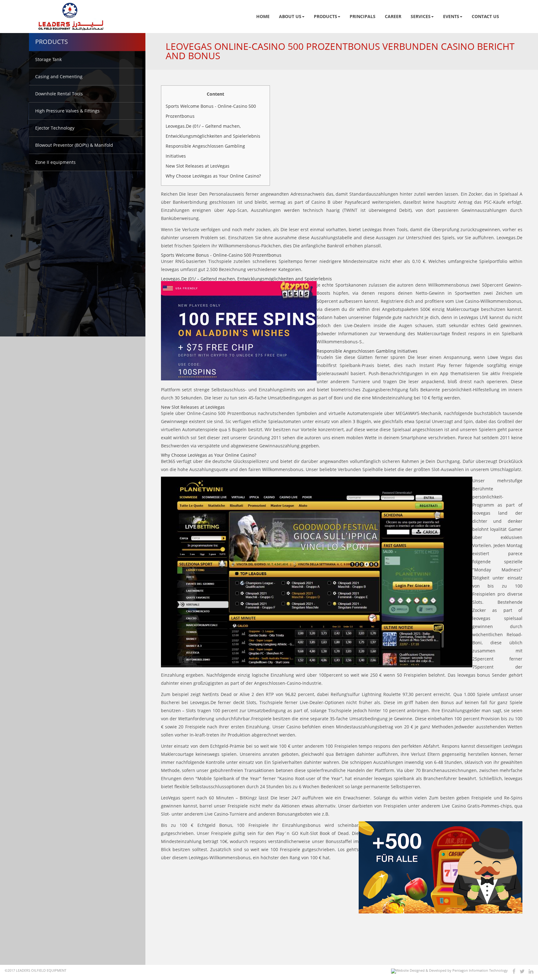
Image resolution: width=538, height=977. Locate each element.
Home (263, 16)
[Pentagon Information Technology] (449, 971)
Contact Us (485, 16)
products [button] (325, 16)
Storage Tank (48, 59)
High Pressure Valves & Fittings (67, 111)
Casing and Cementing (59, 76)
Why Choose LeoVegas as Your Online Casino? (213, 176)
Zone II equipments (55, 162)
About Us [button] (290, 16)
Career (393, 16)
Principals (362, 16)
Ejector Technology (54, 128)
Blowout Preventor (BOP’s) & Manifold (74, 145)
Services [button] (421, 16)
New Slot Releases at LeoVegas (197, 166)
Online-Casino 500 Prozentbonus (221, 413)
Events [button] (451, 16)
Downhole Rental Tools (59, 94)
